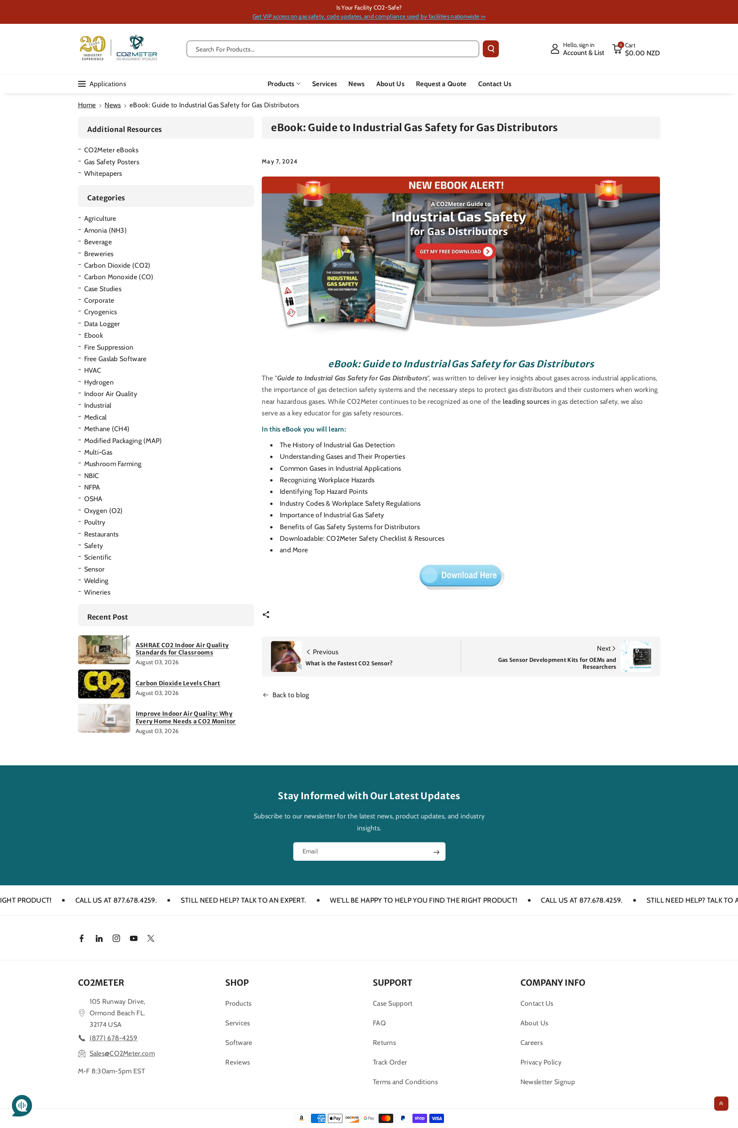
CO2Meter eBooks (111, 150)
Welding (96, 580)
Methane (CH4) (107, 429)
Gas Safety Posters (111, 162)
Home (87, 105)
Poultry (95, 522)
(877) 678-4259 (114, 1038)
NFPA (92, 487)
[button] (636, 48)
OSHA (93, 499)
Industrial (97, 405)
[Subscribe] (436, 852)
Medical (95, 417)
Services (237, 1023)
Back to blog (291, 695)
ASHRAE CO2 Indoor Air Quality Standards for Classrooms (182, 648)
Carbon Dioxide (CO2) (117, 265)
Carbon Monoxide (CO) (119, 277)
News (113, 105)
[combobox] (333, 49)
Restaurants (101, 534)
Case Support (393, 1003)
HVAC (92, 370)
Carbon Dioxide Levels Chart (178, 683)
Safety (93, 546)
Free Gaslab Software (115, 359)
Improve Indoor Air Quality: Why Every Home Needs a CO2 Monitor (186, 717)
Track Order (390, 1062)
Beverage (98, 242)
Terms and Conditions (405, 1082)
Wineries (97, 592)
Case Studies (103, 289)
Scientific (98, 557)
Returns (384, 1042)
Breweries (99, 254)
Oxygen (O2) (103, 511)
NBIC (91, 476)
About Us (534, 1023)
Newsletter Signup (547, 1082)
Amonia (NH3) (105, 230)
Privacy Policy (541, 1062)
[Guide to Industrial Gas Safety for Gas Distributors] (461, 260)
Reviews (237, 1062)
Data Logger (102, 324)
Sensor (94, 569)
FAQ (379, 1023)
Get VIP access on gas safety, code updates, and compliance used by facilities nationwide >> (369, 16)
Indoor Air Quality (110, 394)
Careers (531, 1042)
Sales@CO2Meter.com (122, 1053)
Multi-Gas (98, 452)
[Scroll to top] (721, 1104)
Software (238, 1042)
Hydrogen (99, 382)
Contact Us (537, 1003)
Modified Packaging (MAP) (123, 441)
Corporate (99, 300)
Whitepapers (103, 173)
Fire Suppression (109, 347)
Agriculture (100, 218)
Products (281, 84)
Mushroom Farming (113, 464)
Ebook (93, 335)
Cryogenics (100, 312)
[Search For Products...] (491, 48)
